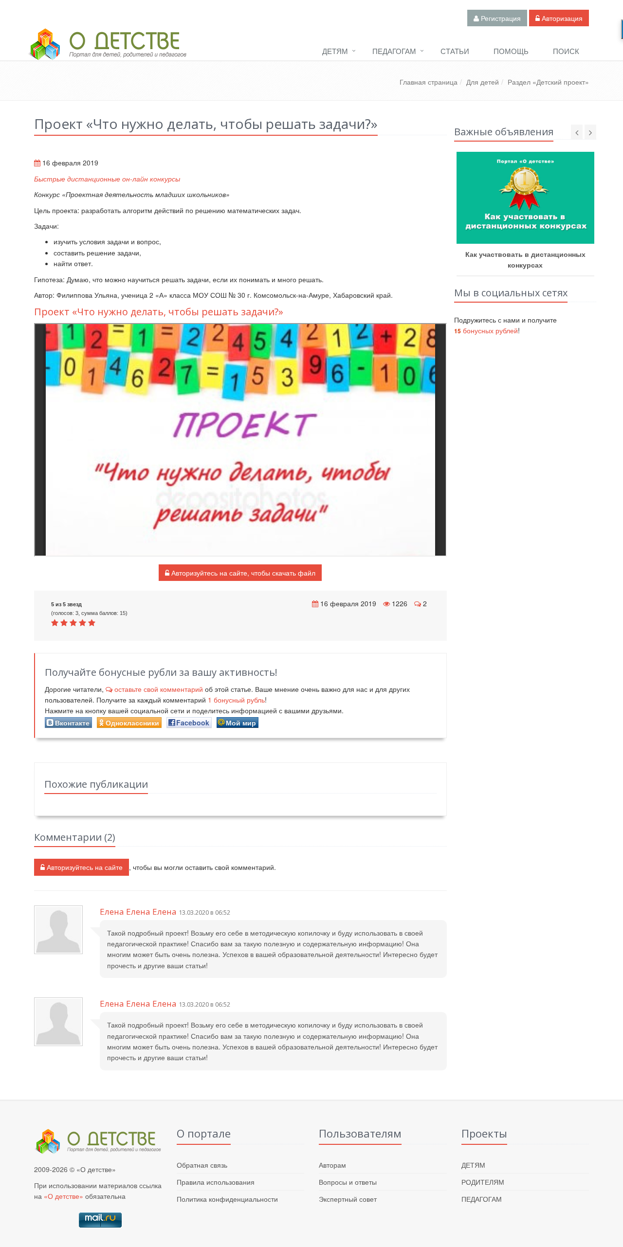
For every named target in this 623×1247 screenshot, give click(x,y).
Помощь (511, 51)
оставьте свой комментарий (158, 689)
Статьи (454, 51)
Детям (335, 51)
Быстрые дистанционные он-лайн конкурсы (107, 178)
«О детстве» (63, 1196)
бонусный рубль (236, 700)
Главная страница (429, 82)
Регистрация (500, 18)
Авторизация (561, 18)
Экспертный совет (348, 1199)
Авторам (332, 1165)
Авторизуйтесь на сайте (84, 867)
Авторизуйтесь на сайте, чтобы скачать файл (242, 573)
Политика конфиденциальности (227, 1199)
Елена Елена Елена (138, 911)
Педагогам (394, 51)
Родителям (482, 1182)
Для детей (482, 82)
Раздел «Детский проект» (548, 82)
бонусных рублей (486, 330)
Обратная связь (202, 1165)
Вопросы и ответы (348, 1182)
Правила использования (216, 1182)
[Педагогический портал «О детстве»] (107, 53)
